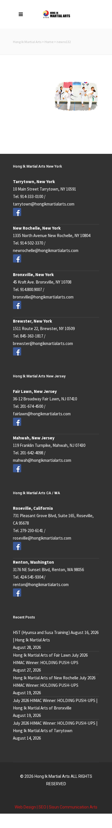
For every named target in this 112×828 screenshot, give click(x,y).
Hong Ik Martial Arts (27, 42)
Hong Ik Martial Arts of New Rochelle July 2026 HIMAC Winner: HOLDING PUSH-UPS (54, 681)
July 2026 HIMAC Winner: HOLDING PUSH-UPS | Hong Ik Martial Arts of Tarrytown (55, 726)
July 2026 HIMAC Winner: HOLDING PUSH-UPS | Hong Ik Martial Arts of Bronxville (55, 704)
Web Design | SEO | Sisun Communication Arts (56, 807)
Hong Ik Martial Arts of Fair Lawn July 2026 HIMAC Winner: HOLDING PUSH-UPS (50, 658)
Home (49, 42)
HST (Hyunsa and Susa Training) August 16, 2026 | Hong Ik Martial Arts (56, 636)
